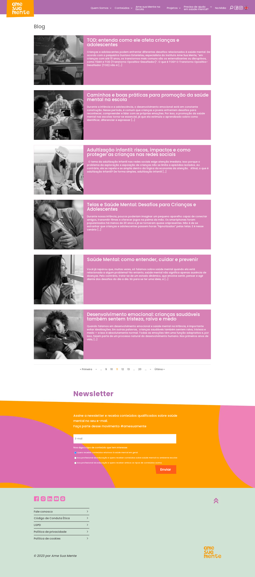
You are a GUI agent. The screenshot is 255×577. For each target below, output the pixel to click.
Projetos (172, 8)
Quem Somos (99, 8)
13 (128, 369)
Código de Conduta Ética (52, 518)
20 (139, 369)
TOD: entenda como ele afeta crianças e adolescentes (133, 42)
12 (122, 369)
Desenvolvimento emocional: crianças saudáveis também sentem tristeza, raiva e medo (143, 316)
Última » (160, 369)
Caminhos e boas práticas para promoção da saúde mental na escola (148, 97)
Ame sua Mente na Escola (148, 8)
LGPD (37, 525)
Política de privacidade (50, 532)
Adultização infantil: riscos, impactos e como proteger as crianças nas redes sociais (138, 152)
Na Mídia (220, 8)
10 (111, 369)
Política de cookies (47, 539)
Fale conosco (43, 512)
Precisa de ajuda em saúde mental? (196, 8)
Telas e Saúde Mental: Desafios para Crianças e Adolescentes (141, 206)
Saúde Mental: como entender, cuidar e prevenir (142, 259)
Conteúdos (122, 8)
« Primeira (86, 369)
